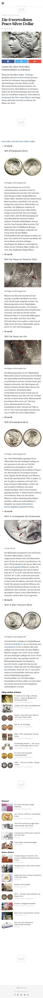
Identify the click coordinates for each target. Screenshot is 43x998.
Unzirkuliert (16, 644)
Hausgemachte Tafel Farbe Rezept (27, 865)
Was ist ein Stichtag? (22, 724)
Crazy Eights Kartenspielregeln (25, 842)
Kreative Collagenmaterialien (25, 903)
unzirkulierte (10, 647)
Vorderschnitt (31, 381)
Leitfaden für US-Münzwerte (10, 15)
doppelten (17, 567)
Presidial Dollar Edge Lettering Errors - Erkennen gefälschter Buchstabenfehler (25, 698)
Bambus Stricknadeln (22, 884)
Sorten (16, 78)
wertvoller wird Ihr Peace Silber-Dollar (18, 141)
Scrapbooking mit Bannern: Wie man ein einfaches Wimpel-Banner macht (27, 858)
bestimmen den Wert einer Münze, (16, 97)
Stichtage (29, 75)
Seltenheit (8, 667)
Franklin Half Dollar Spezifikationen (27, 705)
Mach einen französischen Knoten (26, 913)
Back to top (21, 988)
